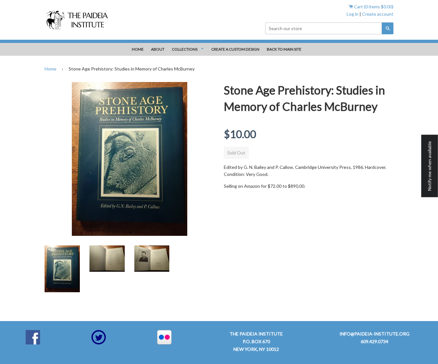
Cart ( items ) (373, 6)
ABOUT (157, 49)
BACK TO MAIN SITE (284, 49)
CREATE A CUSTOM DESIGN (235, 49)
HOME (138, 49)
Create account (377, 14)
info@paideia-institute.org (374, 333)
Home (50, 68)
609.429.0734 (374, 341)
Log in (352, 14)
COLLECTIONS (185, 49)
